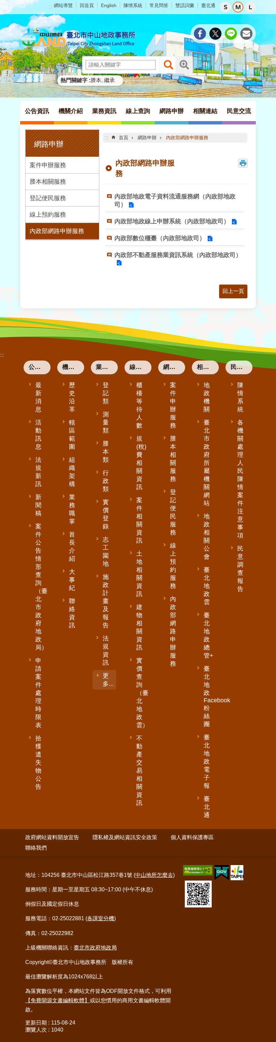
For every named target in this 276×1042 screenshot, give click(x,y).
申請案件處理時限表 (38, 693)
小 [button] (225, 7)
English (108, 5)
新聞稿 (38, 505)
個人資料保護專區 (192, 837)
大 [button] (250, 7)
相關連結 (208, 367)
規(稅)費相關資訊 (141, 462)
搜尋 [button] (168, 65)
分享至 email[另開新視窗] (246, 34)
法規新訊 (38, 471)
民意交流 (241, 367)
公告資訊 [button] (37, 111)
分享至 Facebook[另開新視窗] (200, 34)
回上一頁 (233, 291)
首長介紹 (72, 546)
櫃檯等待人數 (139, 405)
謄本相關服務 (48, 181)
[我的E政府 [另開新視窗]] (221, 873)
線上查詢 (140, 367)
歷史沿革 (72, 397)
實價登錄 (106, 514)
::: (50, 6)
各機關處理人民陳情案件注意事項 (240, 479)
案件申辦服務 (48, 165)
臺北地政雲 (207, 585)
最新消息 (38, 397)
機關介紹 (73, 367)
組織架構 (72, 471)
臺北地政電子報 (207, 761)
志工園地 (106, 551)
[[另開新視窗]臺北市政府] (237, 872)
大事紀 (72, 579)
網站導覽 (63, 5)
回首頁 (87, 5)
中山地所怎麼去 (154, 875)
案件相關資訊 (139, 520)
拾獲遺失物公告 (38, 762)
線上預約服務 (48, 214)
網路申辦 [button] (172, 111)
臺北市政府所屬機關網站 (207, 463)
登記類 (106, 393)
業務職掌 (72, 509)
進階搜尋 (184, 65)
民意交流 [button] (239, 111)
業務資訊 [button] (104, 111)
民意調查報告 (240, 568)
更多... (108, 679)
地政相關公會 (207, 536)
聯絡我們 (36, 848)
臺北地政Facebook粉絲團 (210, 696)
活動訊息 (38, 434)
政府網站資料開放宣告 (52, 837)
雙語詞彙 (184, 5)
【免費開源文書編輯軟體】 (57, 1000)
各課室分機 (100, 918)
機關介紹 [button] (71, 111)
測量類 (106, 422)
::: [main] (106, 137)
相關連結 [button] (205, 111)
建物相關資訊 (139, 627)
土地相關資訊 (139, 573)
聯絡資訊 (72, 613)
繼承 (109, 80)
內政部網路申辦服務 (57, 231)
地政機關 (207, 397)
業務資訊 (107, 367)
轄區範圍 (72, 434)
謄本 (96, 80)
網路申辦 (147, 137)
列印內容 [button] (243, 163)
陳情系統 (133, 5)
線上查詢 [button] (138, 111)
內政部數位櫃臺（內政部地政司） (159, 238)
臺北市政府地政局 (95, 948)
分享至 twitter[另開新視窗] (215, 34)
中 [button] (238, 7)
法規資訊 (106, 650)
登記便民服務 (48, 198)
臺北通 (208, 5)
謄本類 (106, 451)
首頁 (123, 137)
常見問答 (158, 5)
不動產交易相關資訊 (139, 770)
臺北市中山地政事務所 (79, 37)
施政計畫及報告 (106, 601)
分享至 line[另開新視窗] (231, 34)
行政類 (106, 481)
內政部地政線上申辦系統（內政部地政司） (172, 221)
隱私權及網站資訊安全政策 (125, 837)
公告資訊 (39, 367)
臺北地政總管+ (208, 635)
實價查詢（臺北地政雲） (142, 693)
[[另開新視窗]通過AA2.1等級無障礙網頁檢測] (198, 870)
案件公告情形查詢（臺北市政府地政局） (41, 587)
